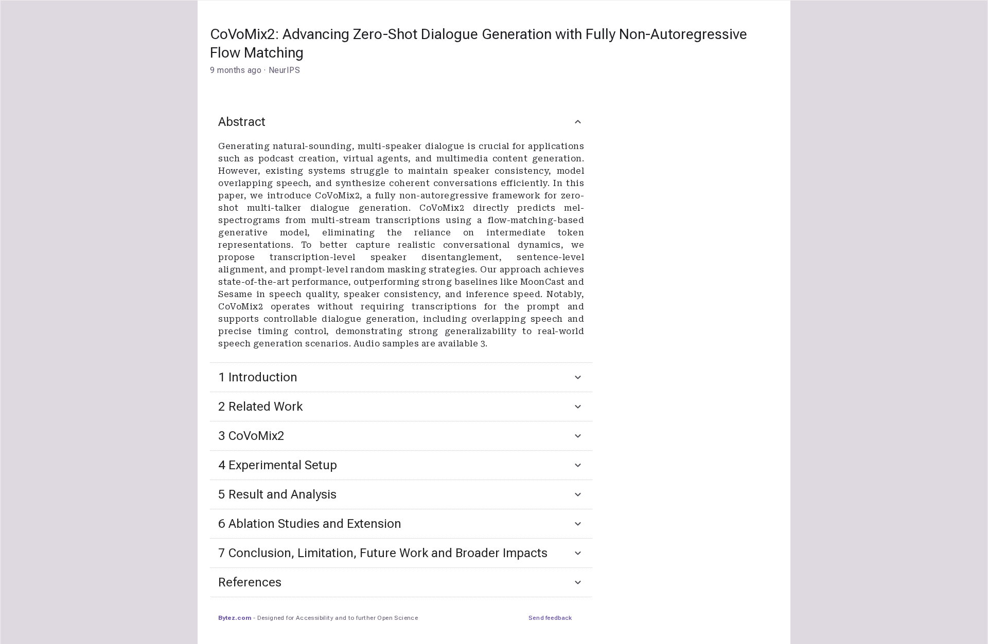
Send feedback (550, 617)
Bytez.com (234, 617)
